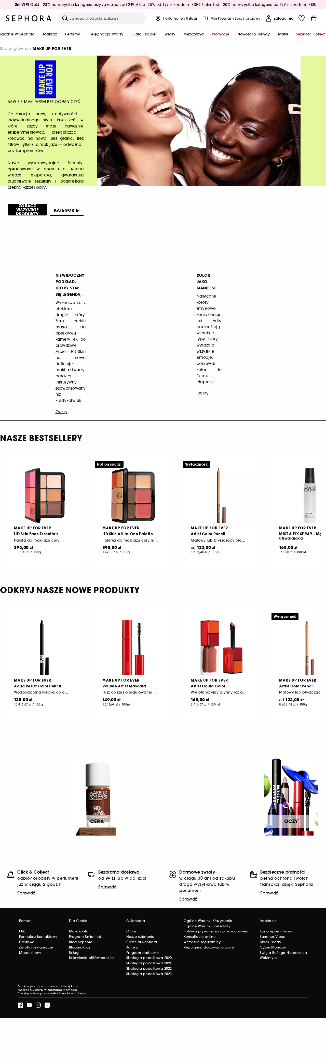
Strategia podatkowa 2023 (149, 974)
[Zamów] (314, 18)
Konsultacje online (199, 936)
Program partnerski (142, 953)
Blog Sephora (81, 942)
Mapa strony (30, 953)
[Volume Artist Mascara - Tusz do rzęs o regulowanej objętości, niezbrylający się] (133, 647)
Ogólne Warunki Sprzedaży (207, 926)
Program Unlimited (85, 936)
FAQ (22, 931)
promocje (220, 34)
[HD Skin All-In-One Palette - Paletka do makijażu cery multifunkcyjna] (133, 495)
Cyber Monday (273, 947)
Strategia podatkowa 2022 (149, 968)
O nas (131, 931)
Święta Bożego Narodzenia (283, 953)
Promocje (70, 990)
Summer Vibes (272, 936)
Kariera (132, 947)
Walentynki (269, 958)
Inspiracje (268, 921)
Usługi (74, 953)
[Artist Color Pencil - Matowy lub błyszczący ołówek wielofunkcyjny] (221, 495)
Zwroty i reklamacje (36, 947)
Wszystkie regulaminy (202, 942)
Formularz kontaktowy (38, 936)
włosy (170, 34)
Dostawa (27, 942)
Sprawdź (26, 892)
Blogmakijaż (80, 947)
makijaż (50, 34)
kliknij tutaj (69, 986)
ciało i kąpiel (144, 34)
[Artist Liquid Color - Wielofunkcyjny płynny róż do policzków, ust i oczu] (221, 647)
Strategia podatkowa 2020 (149, 958)
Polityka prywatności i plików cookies (216, 931)
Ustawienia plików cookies (92, 958)
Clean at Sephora (141, 942)
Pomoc (25, 921)
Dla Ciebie (78, 921)
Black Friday (270, 942)
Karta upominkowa (276, 931)
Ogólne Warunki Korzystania (208, 921)
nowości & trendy (253, 34)
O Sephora (135, 921)
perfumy (72, 34)
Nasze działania (140, 936)
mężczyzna (193, 34)
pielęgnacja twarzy (106, 34)
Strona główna (14, 48)
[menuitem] (50, 35)
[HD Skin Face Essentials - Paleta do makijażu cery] (44, 495)
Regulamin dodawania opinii (209, 947)
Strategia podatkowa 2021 (148, 963)
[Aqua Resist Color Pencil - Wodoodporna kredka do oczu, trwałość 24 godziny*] (44, 647)
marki (283, 34)
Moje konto (79, 931)
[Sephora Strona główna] (28, 18)
